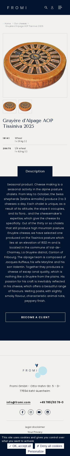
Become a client (35, 317)
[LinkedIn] (47, 412)
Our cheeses (20, 23)
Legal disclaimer (35, 427)
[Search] (46, 7)
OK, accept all (21, 446)
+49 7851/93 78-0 (51, 402)
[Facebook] (22, 412)
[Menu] (60, 7)
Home (8, 23)
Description (35, 171)
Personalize (36, 451)
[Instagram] (31, 412)
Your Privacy (35, 432)
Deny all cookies (50, 446)
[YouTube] (39, 412)
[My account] (52, 7)
